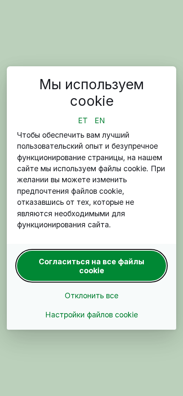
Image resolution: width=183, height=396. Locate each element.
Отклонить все (91, 295)
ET (83, 120)
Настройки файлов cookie (91, 314)
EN (99, 120)
